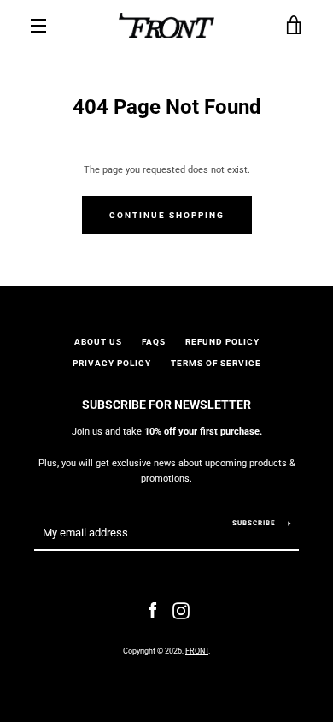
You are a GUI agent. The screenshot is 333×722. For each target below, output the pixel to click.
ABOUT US (98, 341)
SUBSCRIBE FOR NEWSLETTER (166, 405)
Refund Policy (222, 341)
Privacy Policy (112, 363)
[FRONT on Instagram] (181, 610)
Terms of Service (216, 363)
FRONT (196, 651)
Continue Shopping (167, 215)
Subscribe (254, 523)
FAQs (154, 341)
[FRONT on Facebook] (152, 610)
